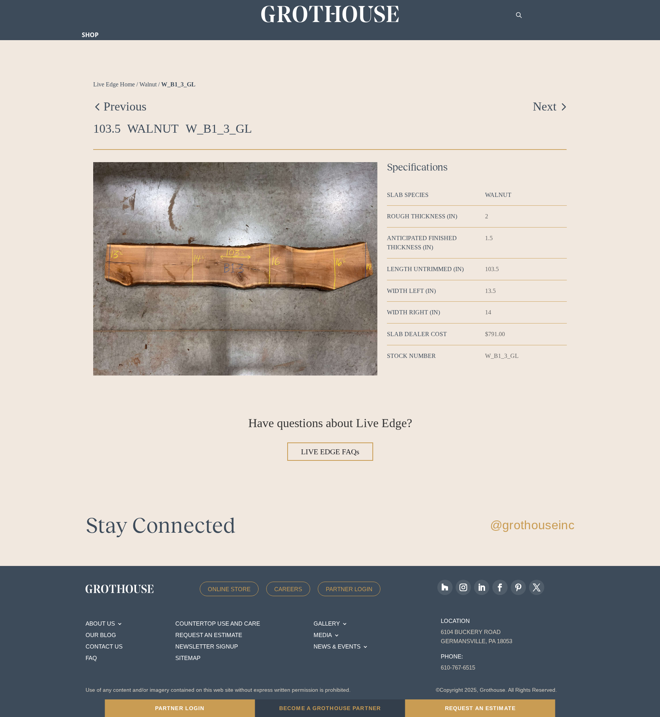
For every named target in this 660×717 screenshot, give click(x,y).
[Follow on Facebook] (500, 587)
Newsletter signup (206, 647)
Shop (90, 35)
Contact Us (104, 647)
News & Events (337, 647)
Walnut (148, 84)
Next (544, 106)
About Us (100, 624)
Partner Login (349, 589)
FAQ (91, 658)
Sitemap (188, 658)
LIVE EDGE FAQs (330, 451)
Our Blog (101, 635)
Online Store (229, 589)
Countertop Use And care (217, 624)
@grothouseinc (532, 525)
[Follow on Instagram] (463, 587)
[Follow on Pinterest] (518, 587)
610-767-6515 (458, 667)
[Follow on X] (536, 587)
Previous (125, 106)
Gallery (327, 624)
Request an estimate (208, 635)
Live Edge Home (114, 84)
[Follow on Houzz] (445, 587)
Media (323, 635)
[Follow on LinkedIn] (481, 587)
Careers (288, 589)
